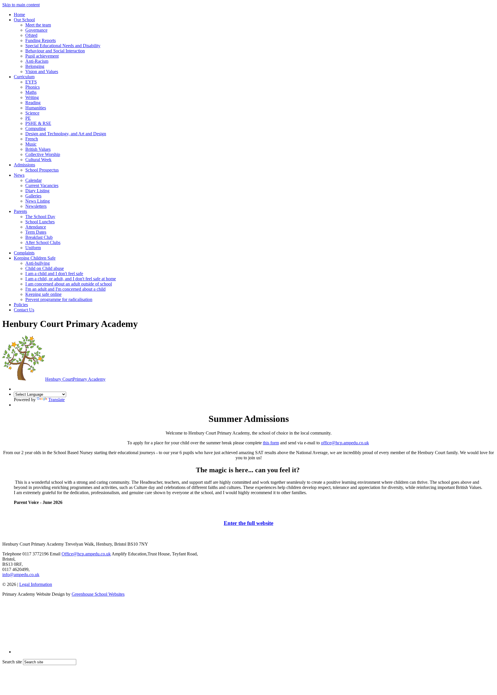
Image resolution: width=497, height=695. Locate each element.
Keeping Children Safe (35, 258)
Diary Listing (37, 190)
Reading (33, 102)
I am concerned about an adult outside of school (68, 283)
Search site (12, 661)
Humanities (35, 107)
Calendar (33, 180)
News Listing (37, 201)
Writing (32, 97)
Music (31, 144)
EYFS (31, 81)
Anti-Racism (36, 61)
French (31, 138)
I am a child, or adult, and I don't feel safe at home (70, 278)
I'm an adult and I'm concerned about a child (65, 289)
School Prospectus (42, 169)
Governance (36, 30)
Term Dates (35, 232)
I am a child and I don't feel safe (54, 273)
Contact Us (24, 309)
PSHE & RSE (38, 123)
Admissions (24, 164)
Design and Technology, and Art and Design (65, 133)
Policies (21, 304)
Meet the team (38, 24)
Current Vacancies (41, 185)
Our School (24, 19)
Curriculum (24, 76)
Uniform (33, 247)
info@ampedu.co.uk (20, 574)
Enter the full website (248, 523)
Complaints (24, 252)
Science (32, 113)
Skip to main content (21, 4)
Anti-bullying (37, 263)
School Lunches (40, 221)
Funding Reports (40, 40)
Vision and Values (41, 71)
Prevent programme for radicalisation (58, 299)
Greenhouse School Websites (98, 594)
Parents (20, 211)
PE (28, 118)
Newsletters (36, 206)
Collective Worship (42, 154)
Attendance (35, 226)
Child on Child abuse (44, 268)
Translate (56, 399)
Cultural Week (38, 159)
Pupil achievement (42, 56)
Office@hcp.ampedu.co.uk (86, 553)
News (19, 175)
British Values (38, 149)
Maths (31, 92)
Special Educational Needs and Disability (62, 45)
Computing (35, 128)
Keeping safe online (43, 294)
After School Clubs (42, 242)
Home (19, 14)
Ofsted (31, 35)
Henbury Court (75, 379)
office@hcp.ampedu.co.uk (345, 442)
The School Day (40, 216)
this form (271, 442)
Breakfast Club (39, 237)
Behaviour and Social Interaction (55, 50)
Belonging (34, 66)
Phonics (32, 87)
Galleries (33, 195)
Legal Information (35, 584)
